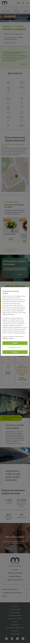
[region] (15, 321)
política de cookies (8, 338)
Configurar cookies (15, 347)
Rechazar (15, 352)
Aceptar (15, 343)
